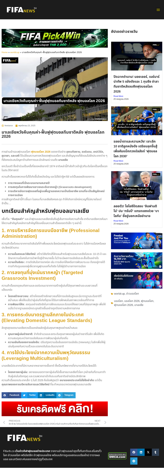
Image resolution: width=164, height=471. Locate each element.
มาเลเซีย (138, 305)
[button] (158, 9)
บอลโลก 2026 (131, 301)
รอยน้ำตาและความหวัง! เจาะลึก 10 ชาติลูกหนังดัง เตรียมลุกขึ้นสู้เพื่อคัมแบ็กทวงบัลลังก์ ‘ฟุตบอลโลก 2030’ (135, 149)
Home (5, 52)
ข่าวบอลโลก (132, 294)
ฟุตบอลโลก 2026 (40, 152)
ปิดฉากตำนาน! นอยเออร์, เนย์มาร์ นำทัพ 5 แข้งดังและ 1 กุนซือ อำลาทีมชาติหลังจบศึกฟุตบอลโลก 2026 (137, 84)
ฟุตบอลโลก (147, 301)
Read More (118, 96)
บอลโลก (118, 301)
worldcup (14, 52)
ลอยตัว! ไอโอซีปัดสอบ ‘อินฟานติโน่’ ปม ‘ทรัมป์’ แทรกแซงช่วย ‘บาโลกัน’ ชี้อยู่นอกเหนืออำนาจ (136, 211)
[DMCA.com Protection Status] (117, 459)
